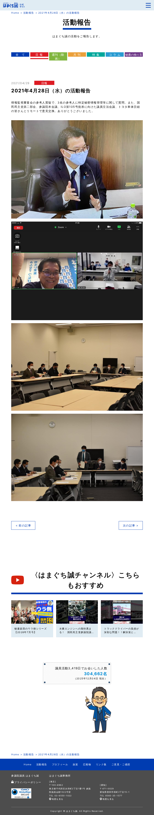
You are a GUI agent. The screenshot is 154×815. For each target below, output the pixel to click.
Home (15, 12)
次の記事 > (130, 525)
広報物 (87, 764)
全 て (20, 54)
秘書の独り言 (133, 54)
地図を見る (57, 799)
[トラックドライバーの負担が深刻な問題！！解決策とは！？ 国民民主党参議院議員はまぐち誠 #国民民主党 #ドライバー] (122, 612)
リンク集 (101, 764)
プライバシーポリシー (27, 782)
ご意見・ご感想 (120, 764)
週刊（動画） (58, 56)
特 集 (95, 54)
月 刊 (77, 54)
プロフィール (60, 764)
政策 (75, 764)
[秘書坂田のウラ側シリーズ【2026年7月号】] (32, 612)
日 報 (39, 54)
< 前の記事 (23, 525)
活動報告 (28, 12)
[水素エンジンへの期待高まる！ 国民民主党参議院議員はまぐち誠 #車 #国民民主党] (77, 612)
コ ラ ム (115, 54)
